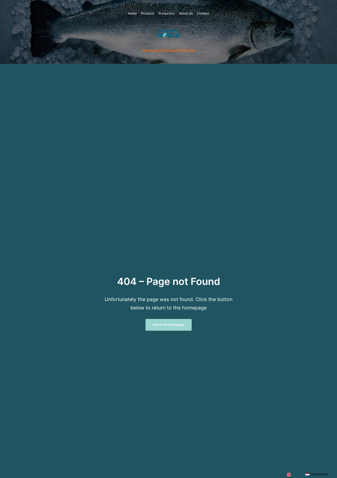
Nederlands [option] (319, 474)
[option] (316, 475)
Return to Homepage (168, 324)
